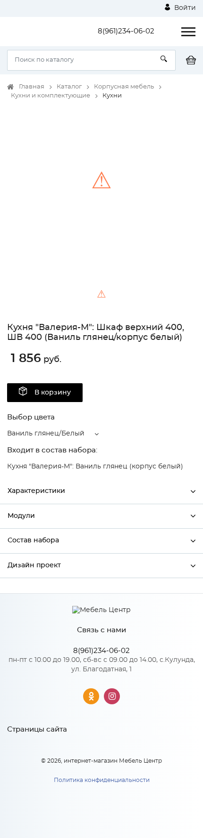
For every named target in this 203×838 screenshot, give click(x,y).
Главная (31, 87)
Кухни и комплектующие (50, 96)
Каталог (69, 87)
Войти (184, 8)
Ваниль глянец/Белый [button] (46, 433)
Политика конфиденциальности (102, 780)
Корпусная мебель (124, 87)
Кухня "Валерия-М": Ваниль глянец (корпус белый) (95, 466)
